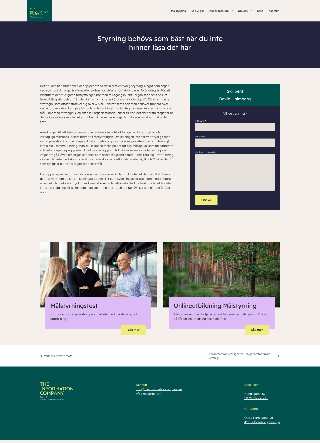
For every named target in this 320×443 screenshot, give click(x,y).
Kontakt (273, 10)
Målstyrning (178, 10)
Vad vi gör (197, 10)
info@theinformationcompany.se (159, 389)
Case (260, 10)
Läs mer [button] (134, 330)
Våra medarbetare (148, 394)
